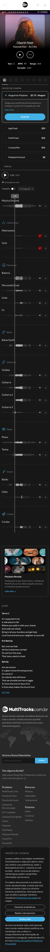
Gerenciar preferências (25, 907)
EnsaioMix (7, 843)
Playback (6, 825)
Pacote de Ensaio (10, 800)
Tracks (5, 821)
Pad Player (7, 830)
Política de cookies (22, 940)
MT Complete (8, 812)
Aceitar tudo (25, 919)
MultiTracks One (10, 791)
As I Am (33, 46)
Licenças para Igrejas (12, 816)
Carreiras (29, 815)
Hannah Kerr (20, 46)
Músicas (29, 791)
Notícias (29, 820)
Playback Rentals (10, 834)
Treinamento (31, 800)
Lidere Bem (30, 795)
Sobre (28, 811)
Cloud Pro (7, 838)
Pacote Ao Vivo (9, 795)
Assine (25, 117)
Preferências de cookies (27, 898)
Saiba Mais (9, 110)
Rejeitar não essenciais (25, 913)
